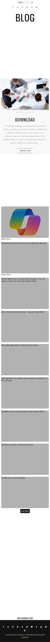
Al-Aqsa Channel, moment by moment (25, 459)
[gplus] (22, 7)
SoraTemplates (19, 634)
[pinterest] (32, 7)
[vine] (13, 626)
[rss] (22, 626)
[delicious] (27, 626)
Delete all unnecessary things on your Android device (25, 426)
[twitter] (17, 7)
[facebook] (13, 7)
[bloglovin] (36, 7)
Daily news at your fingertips (25, 492)
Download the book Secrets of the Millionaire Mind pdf (25, 258)
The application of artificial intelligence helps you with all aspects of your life (25, 222)
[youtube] (41, 626)
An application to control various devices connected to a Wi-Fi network (25, 393)
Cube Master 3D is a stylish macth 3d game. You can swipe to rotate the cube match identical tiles (25, 293)
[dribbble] (8, 626)
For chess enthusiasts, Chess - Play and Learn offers (25, 326)
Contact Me (25, 151)
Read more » (6, 239)
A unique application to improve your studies (25, 360)
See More (25, 511)
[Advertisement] (25, 52)
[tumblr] (36, 626)
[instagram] (27, 7)
